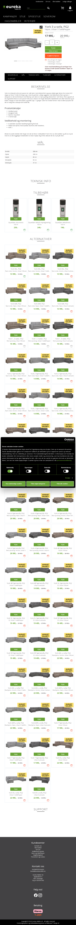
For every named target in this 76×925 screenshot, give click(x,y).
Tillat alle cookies (62, 483)
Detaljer (67, 478)
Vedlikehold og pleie (38, 851)
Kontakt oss (38, 846)
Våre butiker (38, 848)
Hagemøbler (13, 20)
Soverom (49, 16)
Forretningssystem (22, 923)
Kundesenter (39, 1)
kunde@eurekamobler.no (38, 871)
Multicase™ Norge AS (52, 923)
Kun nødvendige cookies (14, 483)
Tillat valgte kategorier (38, 483)
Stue (23, 16)
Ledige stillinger (67, 1)
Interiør (29, 20)
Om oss (48, 1)
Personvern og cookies (38, 857)
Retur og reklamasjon (38, 853)
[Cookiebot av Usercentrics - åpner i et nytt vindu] (66, 440)
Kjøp (53, 47)
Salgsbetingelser (38, 855)
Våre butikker (56, 1)
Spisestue (34, 16)
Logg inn (70, 10)
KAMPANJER (10, 16)
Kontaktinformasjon (38, 869)
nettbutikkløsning (35, 923)
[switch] (28, 471)
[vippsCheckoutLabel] (53, 56)
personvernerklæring (64, 460)
